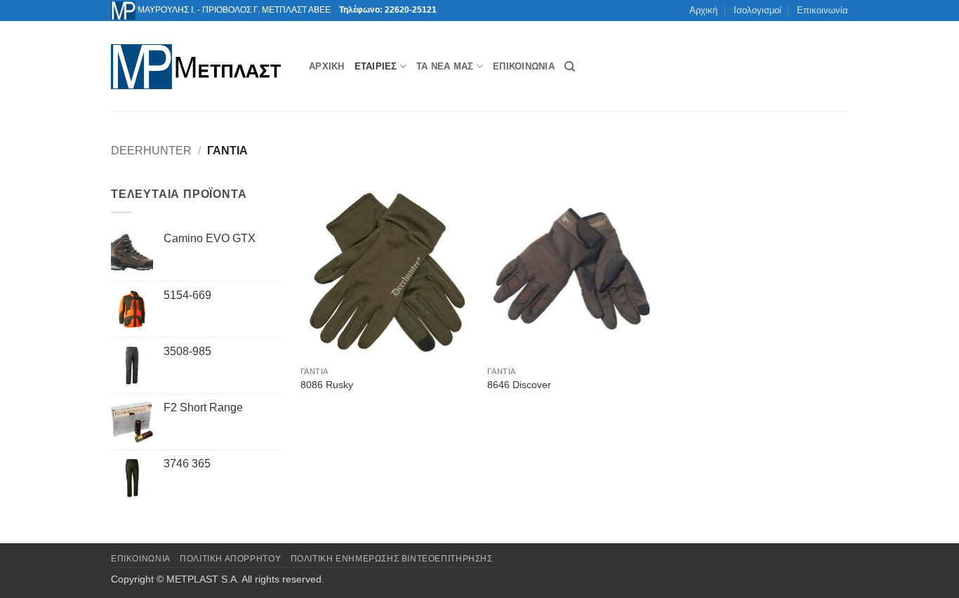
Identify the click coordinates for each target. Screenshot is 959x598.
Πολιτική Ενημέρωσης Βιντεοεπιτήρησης (392, 559)
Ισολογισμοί (757, 10)
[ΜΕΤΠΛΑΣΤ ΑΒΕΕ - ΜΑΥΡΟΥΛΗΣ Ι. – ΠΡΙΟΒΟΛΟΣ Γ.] (199, 67)
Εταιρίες (376, 66)
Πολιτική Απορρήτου (230, 559)
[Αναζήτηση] (569, 66)
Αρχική (703, 10)
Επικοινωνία (822, 10)
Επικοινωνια (141, 559)
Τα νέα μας (445, 66)
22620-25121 (411, 10)
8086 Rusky (326, 384)
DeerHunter (151, 151)
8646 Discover (519, 384)
